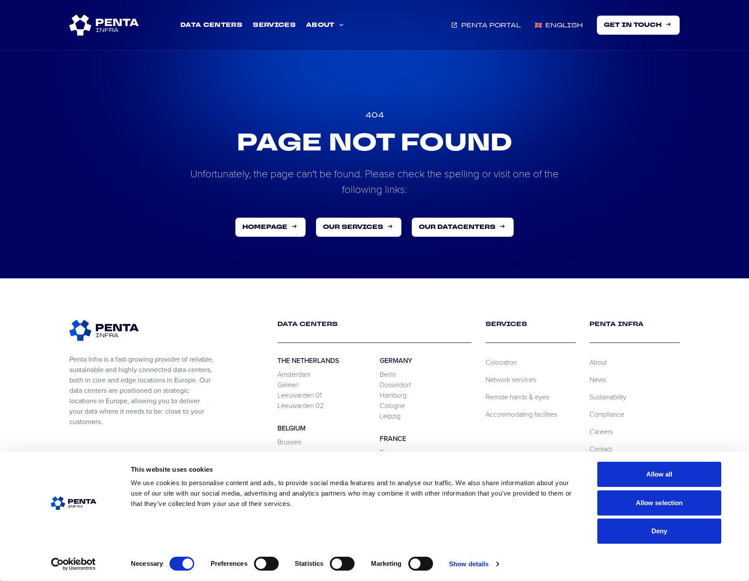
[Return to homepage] (104, 330)
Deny (659, 531)
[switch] (266, 564)
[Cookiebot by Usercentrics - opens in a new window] (73, 564)
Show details (468, 564)
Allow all (659, 474)
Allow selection (659, 502)
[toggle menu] (104, 25)
